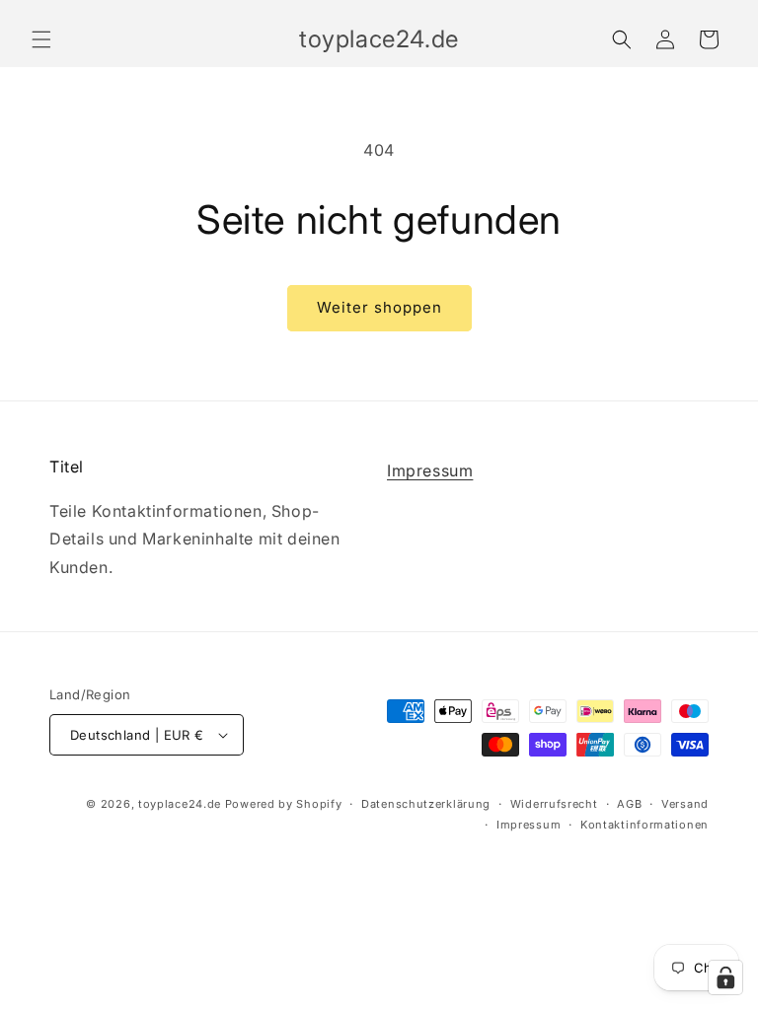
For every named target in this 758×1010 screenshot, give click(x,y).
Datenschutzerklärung (426, 804)
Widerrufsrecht (554, 804)
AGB (629, 804)
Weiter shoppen (379, 307)
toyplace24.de (179, 804)
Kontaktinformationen (644, 824)
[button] (41, 39)
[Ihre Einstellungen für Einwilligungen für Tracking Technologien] (725, 977)
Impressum (430, 470)
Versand (685, 804)
